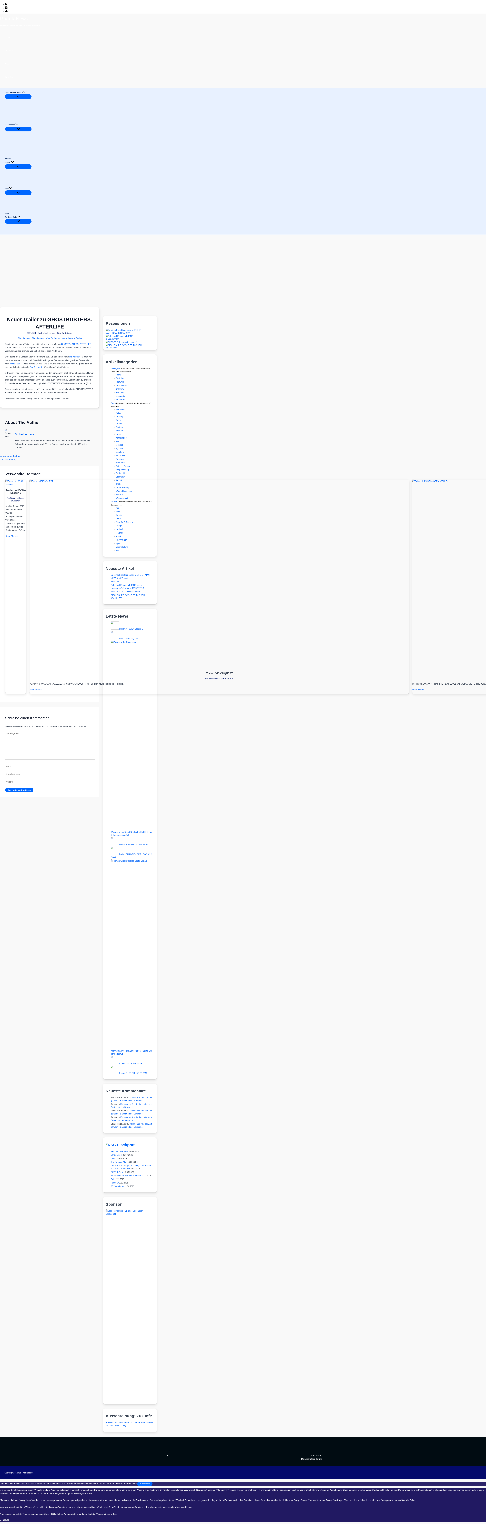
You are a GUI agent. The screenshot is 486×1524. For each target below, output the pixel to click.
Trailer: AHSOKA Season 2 (16, 491)
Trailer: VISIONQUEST (219, 673)
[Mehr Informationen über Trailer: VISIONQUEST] (219, 481)
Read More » (11, 536)
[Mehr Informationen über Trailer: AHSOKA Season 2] (15, 484)
